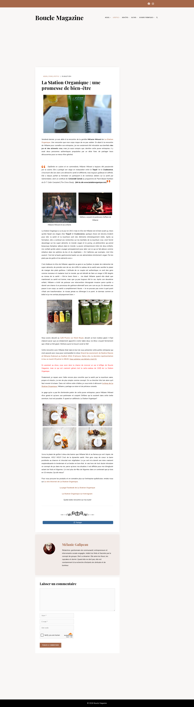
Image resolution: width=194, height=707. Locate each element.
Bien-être (125, 17)
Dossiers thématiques (146, 17)
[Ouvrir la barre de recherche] (157, 17)
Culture (133, 17)
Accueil (107, 17)
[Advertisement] (97, 43)
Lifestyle (116, 17)
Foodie (50, 76)
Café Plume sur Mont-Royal (72, 338)
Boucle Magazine (59, 17)
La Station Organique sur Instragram (77, 494)
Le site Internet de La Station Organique (61, 482)
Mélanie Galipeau (75, 544)
